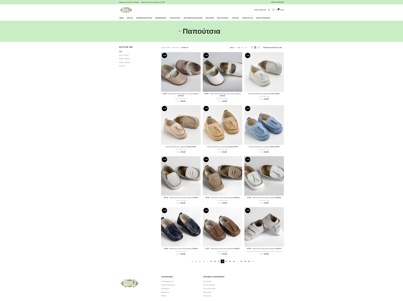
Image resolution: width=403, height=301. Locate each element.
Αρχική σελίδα (165, 47)
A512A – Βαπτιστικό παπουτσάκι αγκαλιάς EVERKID (264, 249)
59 (226, 261)
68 (245, 261)
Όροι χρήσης (207, 292)
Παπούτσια (176, 47)
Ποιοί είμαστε (207, 281)
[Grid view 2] (252, 47)
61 (234, 261)
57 (219, 261)
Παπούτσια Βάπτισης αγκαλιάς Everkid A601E (181, 147)
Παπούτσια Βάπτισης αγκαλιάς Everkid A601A (264, 94)
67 (241, 261)
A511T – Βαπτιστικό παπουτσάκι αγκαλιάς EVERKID (222, 249)
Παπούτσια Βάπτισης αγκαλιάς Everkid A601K (222, 147)
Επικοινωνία (207, 296)
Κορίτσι (184, 98)
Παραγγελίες (165, 288)
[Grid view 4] (259, 47)
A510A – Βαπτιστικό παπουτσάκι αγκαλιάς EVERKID (181, 198)
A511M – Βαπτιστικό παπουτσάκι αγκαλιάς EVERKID (181, 249)
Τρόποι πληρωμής (209, 285)
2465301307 (274, 2)
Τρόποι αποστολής (209, 288)
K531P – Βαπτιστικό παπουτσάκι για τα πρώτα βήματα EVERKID (181, 95)
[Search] (269, 10)
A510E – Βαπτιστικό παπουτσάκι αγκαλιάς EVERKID (222, 198)
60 (230, 261)
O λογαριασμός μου (167, 281)
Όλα (120, 51)
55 (211, 261)
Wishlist (163, 296)
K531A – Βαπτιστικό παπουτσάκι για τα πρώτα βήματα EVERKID (222, 95)
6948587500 (281, 2)
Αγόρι (268, 96)
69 (249, 261)
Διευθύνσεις (165, 292)
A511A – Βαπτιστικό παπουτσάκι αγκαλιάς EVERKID (264, 198)
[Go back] (180, 31)
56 (215, 261)
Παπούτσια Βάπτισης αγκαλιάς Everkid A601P (264, 147)
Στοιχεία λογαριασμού (168, 285)
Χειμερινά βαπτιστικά (252, 251)
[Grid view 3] (255, 47)
